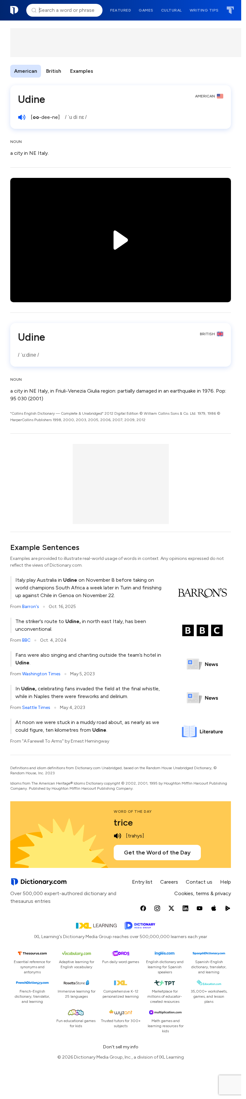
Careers (169, 882)
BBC (26, 640)
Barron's (30, 606)
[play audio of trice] (117, 836)
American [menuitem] (25, 71)
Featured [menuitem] (120, 10)
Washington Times (41, 674)
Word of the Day (133, 811)
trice (123, 822)
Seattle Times (36, 707)
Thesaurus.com (230, 10)
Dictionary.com (14, 10)
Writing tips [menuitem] (204, 10)
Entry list (142, 882)
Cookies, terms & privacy (202, 893)
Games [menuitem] (146, 10)
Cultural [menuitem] (171, 10)
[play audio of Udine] (22, 117)
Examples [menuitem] (81, 71)
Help (225, 882)
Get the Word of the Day (157, 852)
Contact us (199, 882)
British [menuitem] (53, 71)
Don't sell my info (120, 1047)
